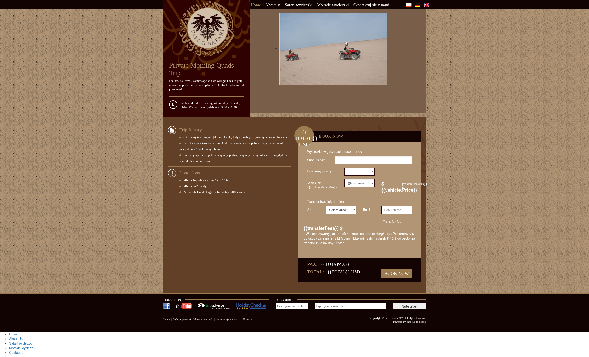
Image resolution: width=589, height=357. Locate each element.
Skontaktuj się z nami (371, 5)
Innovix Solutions (416, 321)
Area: (310, 209)
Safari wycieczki (299, 5)
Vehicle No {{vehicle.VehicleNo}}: (322, 185)
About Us (16, 338)
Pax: (312, 264)
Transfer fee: (393, 221)
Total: (315, 271)
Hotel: (367, 209)
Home (256, 5)
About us (272, 5)
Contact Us (17, 352)
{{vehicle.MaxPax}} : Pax (406, 186)
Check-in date (316, 160)
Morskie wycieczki (333, 5)
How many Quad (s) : (321, 171)
